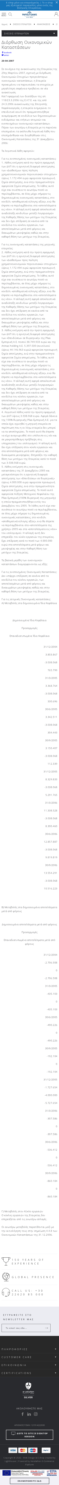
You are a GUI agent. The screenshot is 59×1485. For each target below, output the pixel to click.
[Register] (46, 1328)
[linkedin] (29, 1414)
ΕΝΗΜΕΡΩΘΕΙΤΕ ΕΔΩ (29, 1481)
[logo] (29, 14)
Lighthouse (10, 1461)
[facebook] (22, 1414)
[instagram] (35, 1414)
